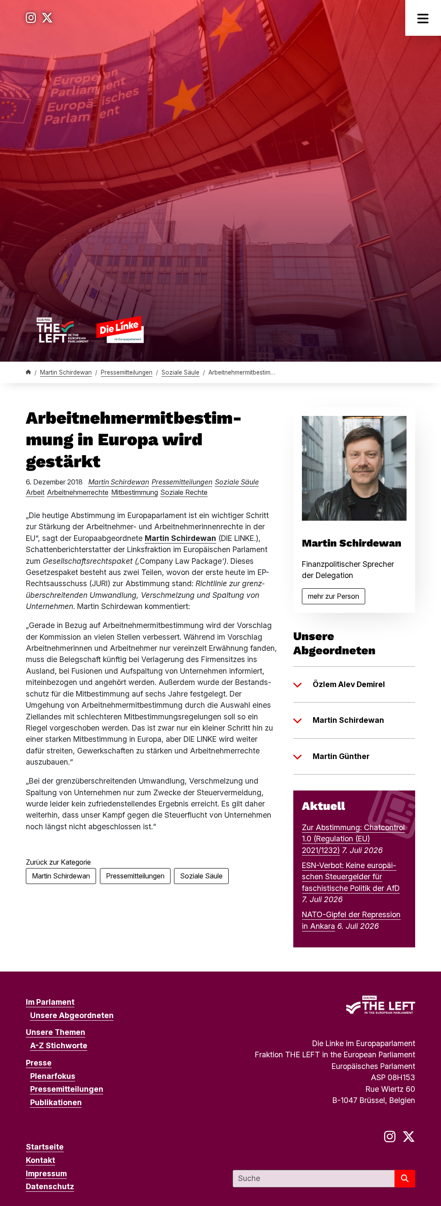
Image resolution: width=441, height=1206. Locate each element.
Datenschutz (50, 1186)
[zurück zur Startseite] (90, 329)
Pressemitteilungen (126, 372)
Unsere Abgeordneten (72, 1015)
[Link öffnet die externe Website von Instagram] (31, 18)
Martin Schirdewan (66, 372)
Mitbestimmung (134, 492)
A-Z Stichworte (58, 1045)
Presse (39, 1062)
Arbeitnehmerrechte (78, 492)
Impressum (46, 1173)
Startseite (45, 1146)
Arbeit (35, 492)
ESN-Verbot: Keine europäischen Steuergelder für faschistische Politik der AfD (351, 877)
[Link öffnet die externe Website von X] (47, 18)
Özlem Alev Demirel (349, 684)
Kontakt (40, 1160)
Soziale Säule (180, 372)
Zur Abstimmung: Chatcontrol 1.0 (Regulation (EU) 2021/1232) (353, 839)
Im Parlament (50, 1001)
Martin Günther (341, 756)
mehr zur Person (336, 597)
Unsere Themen (55, 1032)
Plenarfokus (52, 1076)
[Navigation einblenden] (423, 18)
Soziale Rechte (184, 492)
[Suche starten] (405, 1178)
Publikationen (56, 1102)
